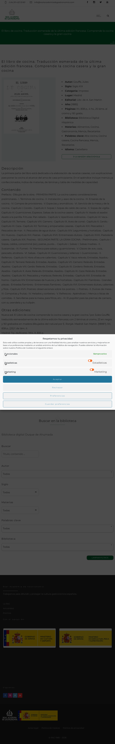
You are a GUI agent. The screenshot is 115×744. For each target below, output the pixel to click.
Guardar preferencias (57, 404)
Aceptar (57, 379)
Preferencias (57, 396)
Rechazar (57, 387)
